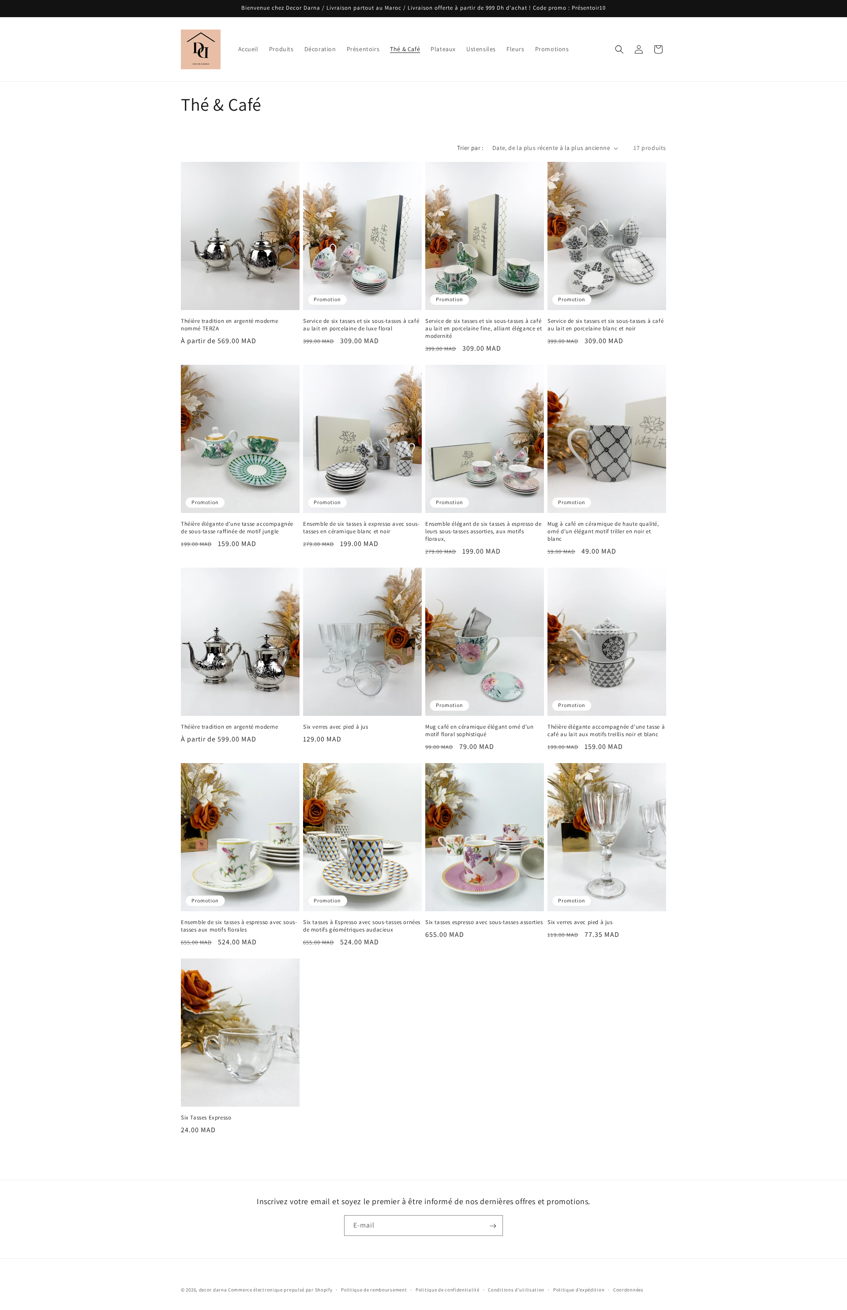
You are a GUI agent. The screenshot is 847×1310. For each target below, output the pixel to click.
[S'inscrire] (492, 1226)
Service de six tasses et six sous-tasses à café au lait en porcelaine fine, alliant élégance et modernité (483, 329)
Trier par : (470, 148)
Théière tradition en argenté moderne (229, 726)
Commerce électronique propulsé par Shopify (280, 1290)
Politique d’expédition (578, 1289)
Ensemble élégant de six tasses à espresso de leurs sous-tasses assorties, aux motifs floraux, (483, 531)
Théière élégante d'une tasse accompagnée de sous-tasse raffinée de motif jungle (237, 527)
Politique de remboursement (374, 1289)
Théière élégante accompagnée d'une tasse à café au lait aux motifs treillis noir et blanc (606, 730)
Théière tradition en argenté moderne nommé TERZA (229, 325)
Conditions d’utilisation (516, 1289)
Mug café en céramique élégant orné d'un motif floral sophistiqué (479, 730)
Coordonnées (628, 1289)
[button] (619, 49)
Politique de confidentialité (448, 1289)
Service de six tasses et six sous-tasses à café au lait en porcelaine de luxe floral (361, 325)
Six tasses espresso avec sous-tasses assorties (484, 922)
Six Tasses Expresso (206, 1117)
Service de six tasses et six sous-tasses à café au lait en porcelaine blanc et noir (605, 325)
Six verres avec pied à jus (335, 726)
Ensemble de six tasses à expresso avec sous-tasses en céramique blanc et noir (361, 527)
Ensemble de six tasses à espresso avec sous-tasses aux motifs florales (239, 926)
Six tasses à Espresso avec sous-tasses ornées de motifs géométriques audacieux (361, 926)
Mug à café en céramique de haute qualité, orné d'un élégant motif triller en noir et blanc (603, 531)
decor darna (213, 1290)
